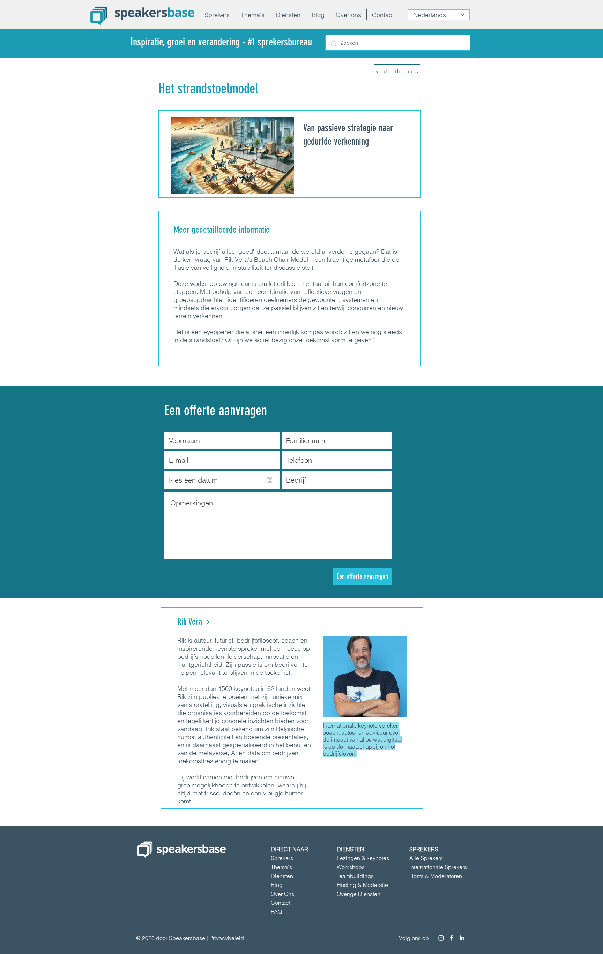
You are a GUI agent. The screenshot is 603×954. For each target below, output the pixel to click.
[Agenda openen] (269, 480)
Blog (277, 884)
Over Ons (282, 893)
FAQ (276, 911)
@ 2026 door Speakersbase (170, 937)
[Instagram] (441, 937)
